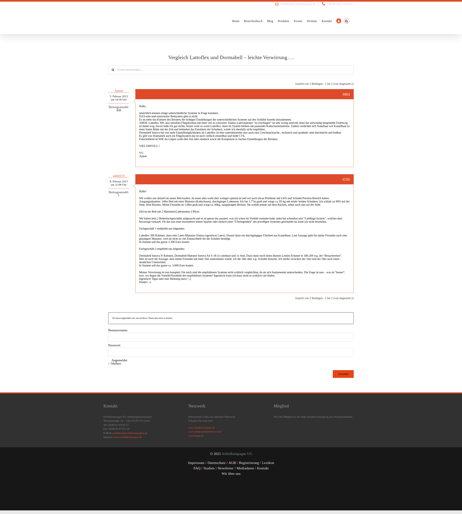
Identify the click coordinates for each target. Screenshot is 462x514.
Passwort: (114, 345)
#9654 (346, 94)
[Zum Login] (338, 21)
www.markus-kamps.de (201, 427)
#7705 (346, 179)
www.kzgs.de (196, 435)
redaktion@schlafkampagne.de (297, 4)
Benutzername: (118, 330)
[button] (346, 21)
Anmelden (343, 374)
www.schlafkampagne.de (128, 437)
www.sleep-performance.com (204, 431)
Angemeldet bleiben (119, 362)
